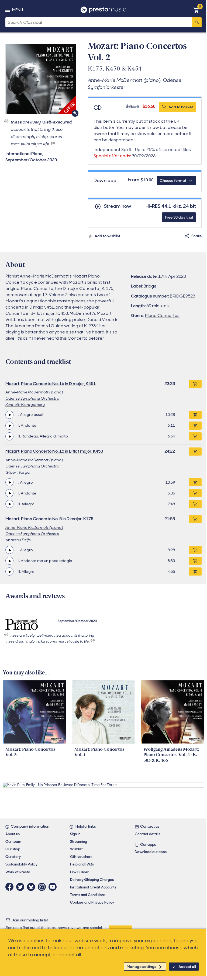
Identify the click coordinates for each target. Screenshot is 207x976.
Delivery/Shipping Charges (92, 879)
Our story (13, 856)
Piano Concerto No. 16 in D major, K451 (58, 383)
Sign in (75, 834)
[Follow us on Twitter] (21, 887)
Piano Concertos (162, 315)
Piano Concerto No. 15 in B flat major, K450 (62, 451)
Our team (13, 841)
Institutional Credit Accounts (93, 887)
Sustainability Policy (21, 864)
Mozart (12, 383)
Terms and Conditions (87, 895)
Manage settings (141, 966)
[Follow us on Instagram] (43, 887)
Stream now (117, 206)
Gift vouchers (81, 856)
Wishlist (76, 849)
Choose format (173, 180)
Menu (17, 10)
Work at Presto (17, 872)
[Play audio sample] (9, 415)
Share (196, 235)
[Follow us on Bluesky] (32, 887)
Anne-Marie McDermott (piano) (34, 392)
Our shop (12, 849)
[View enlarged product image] (40, 79)
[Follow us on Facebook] (10, 887)
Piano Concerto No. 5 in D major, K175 (57, 519)
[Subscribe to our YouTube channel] (54, 887)
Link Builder (79, 872)
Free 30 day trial (179, 217)
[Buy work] (195, 384)
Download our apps (151, 852)
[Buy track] (195, 415)
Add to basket (180, 107)
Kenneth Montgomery (25, 404)
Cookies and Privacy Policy (92, 902)
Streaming (78, 841)
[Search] (197, 22)
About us (12, 834)
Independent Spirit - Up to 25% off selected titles (142, 153)
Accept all (187, 966)
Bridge (150, 286)
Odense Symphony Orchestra (32, 398)
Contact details (147, 834)
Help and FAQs (82, 864)
